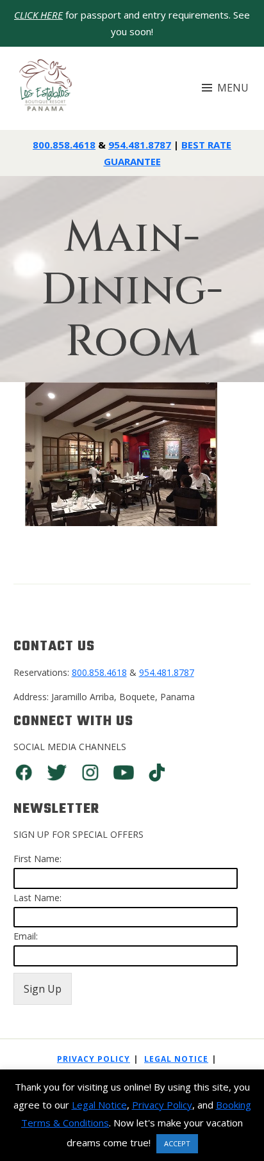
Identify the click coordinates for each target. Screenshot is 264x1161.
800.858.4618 (64, 144)
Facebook (23, 772)
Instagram (90, 772)
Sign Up (43, 989)
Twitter (57, 772)
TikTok (157, 772)
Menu (233, 88)
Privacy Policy (93, 1058)
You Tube (123, 772)
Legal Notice (176, 1058)
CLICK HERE (38, 14)
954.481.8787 (139, 144)
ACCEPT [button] (177, 1143)
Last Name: (37, 898)
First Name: (37, 859)
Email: (25, 936)
